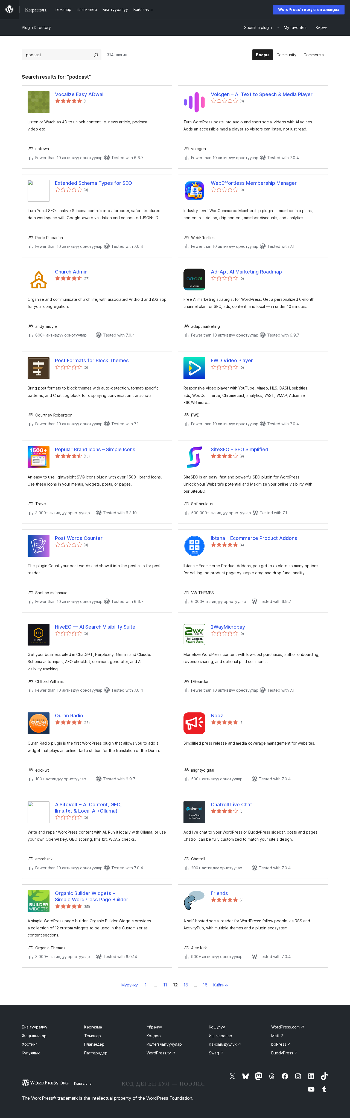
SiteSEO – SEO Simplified (239, 449)
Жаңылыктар (34, 1035)
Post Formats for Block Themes (92, 360)
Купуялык (31, 1053)
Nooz (217, 715)
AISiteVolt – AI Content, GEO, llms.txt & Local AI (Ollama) (88, 808)
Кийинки (221, 985)
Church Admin (71, 272)
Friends (219, 893)
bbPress (281, 1044)
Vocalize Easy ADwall (79, 94)
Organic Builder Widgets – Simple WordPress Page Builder (91, 896)
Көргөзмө (93, 1027)
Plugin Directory (36, 27)
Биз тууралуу (34, 1027)
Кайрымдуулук (225, 1044)
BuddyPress (284, 1053)
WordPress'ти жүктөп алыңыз (308, 9)
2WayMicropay (228, 627)
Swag (216, 1053)
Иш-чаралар (220, 1035)
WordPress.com (287, 1027)
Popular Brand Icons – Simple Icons (95, 449)
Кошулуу (217, 1027)
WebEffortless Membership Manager (254, 183)
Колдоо (154, 1035)
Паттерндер (95, 1053)
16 (205, 985)
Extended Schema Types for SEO (93, 183)
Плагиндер (94, 1044)
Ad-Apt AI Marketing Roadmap (246, 272)
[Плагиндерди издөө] (96, 54)
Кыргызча (83, 1083)
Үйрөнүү (154, 1027)
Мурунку (129, 985)
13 (185, 985)
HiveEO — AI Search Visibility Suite (95, 627)
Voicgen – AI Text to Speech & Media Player (262, 94)
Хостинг (29, 1044)
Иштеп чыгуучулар (164, 1044)
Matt (277, 1035)
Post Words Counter (79, 538)
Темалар (92, 1035)
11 (165, 985)
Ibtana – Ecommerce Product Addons (254, 538)
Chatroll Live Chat (231, 804)
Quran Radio (69, 715)
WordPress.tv (161, 1053)
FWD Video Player (232, 360)
